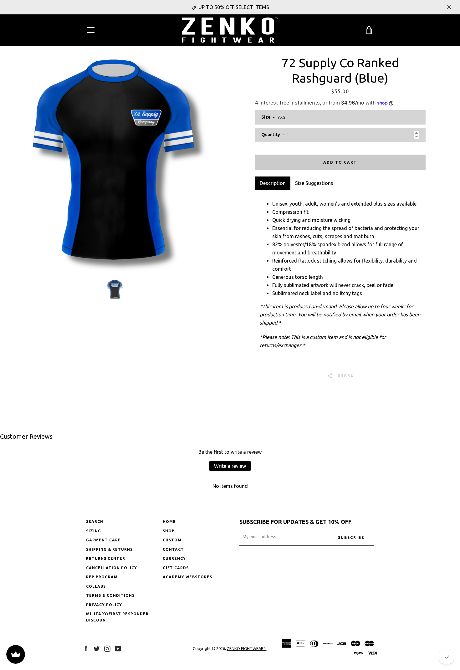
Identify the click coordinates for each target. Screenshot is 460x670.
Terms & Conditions (110, 595)
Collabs (96, 586)
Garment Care (103, 540)
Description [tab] (273, 183)
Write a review (230, 466)
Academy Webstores (187, 577)
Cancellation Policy (111, 568)
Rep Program (102, 577)
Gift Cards (176, 568)
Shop (169, 531)
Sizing (93, 531)
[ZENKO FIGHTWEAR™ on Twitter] (97, 648)
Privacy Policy (104, 605)
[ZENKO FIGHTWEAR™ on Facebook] (86, 648)
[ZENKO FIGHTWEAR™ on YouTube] (118, 648)
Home (169, 521)
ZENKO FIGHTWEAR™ (247, 648)
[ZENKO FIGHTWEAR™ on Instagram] (107, 648)
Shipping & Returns (109, 549)
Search (94, 521)
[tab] (314, 183)
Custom (172, 540)
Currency (174, 558)
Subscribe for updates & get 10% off (295, 522)
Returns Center (105, 558)
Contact (173, 549)
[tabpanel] (340, 272)
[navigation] (91, 30)
